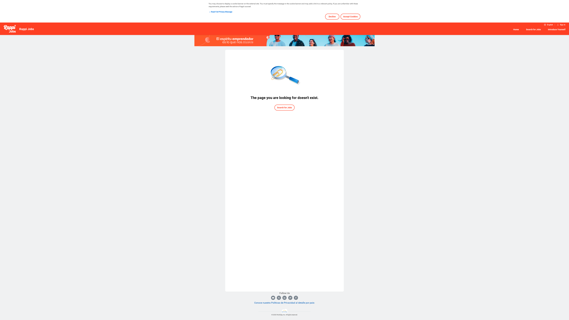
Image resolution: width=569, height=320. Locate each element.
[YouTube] (273, 298)
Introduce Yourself (556, 29)
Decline (332, 16)
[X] (279, 298)
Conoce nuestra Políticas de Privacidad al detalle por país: (284, 302)
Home (516, 29)
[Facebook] (296, 298)
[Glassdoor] (290, 298)
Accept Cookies (350, 16)
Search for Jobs (533, 29)
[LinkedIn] (284, 298)
